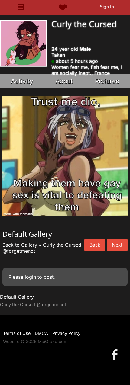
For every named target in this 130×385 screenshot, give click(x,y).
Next (117, 245)
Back (94, 245)
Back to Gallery (19, 245)
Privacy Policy (66, 333)
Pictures (107, 81)
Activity (22, 81)
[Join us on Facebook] (116, 354)
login (30, 277)
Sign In (107, 6)
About (64, 81)
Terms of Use (17, 333)
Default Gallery (17, 297)
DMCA (41, 333)
